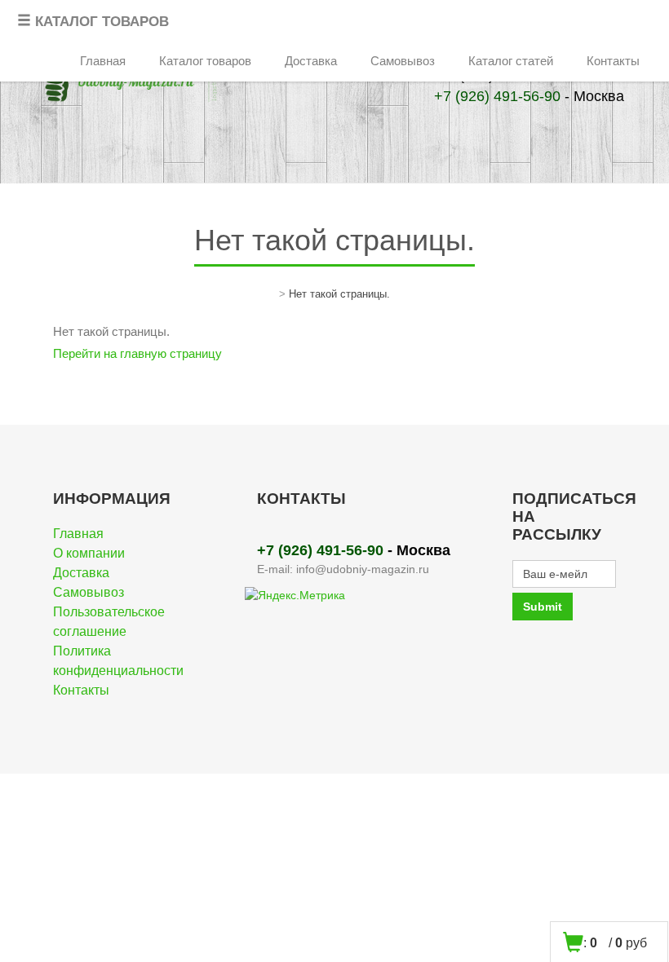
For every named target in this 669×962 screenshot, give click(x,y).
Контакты (613, 61)
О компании (89, 553)
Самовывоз (402, 61)
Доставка (311, 61)
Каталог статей (510, 61)
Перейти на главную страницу (137, 353)
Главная (103, 61)
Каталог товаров (205, 61)
